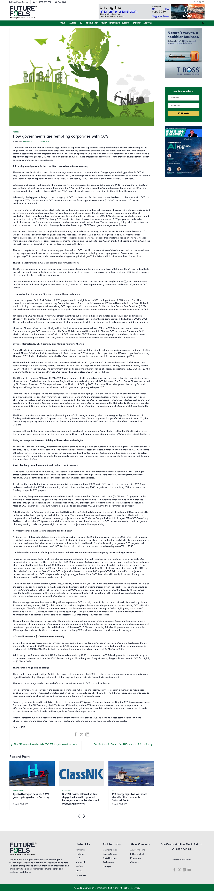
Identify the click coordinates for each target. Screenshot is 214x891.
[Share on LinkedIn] (87, 734)
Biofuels (66, 790)
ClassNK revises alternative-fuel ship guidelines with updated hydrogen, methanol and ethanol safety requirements (80, 799)
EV (81, 23)
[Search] (203, 23)
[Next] (84, 817)
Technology (92, 23)
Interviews (114, 23)
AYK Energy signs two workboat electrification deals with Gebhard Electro (129, 797)
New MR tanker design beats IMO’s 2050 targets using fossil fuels (45, 744)
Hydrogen (18, 790)
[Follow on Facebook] (195, 2)
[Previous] (79, 817)
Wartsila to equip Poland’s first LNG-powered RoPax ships (121, 744)
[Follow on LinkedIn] (200, 2)
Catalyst (137, 23)
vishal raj (44, 141)
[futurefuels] (23, 12)
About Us (148, 23)
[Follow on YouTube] (203, 2)
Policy (104, 23)
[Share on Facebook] (76, 734)
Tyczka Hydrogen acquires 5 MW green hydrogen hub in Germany (31, 796)
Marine (72, 23)
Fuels (62, 23)
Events (125, 23)
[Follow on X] (197, 2)
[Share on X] (81, 734)
